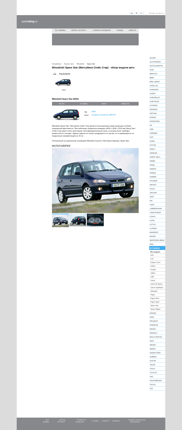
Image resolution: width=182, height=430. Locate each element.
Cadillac (154, 86)
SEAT (152, 341)
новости (125, 104)
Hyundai (153, 181)
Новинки (116, 421)
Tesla (152, 369)
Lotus (153, 224)
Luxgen (153, 228)
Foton (153, 145)
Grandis (153, 270)
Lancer (152, 280)
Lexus (152, 216)
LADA (152, 205)
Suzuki (153, 361)
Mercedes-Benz (157, 240)
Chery (153, 94)
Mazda (153, 236)
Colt (151, 259)
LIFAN (152, 220)
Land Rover (155, 213)
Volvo (153, 385)
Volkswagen (156, 381)
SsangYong (155, 353)
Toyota (153, 373)
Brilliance (155, 82)
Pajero (152, 295)
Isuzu (152, 189)
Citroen (153, 105)
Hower (153, 177)
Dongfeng (155, 121)
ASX (152, 255)
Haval (152, 165)
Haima (152, 161)
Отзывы (120, 30)
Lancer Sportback (156, 287)
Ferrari (153, 133)
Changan (154, 90)
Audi (152, 70)
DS (151, 125)
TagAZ (152, 365)
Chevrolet (155, 98)
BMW (152, 78)
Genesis (153, 153)
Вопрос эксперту (78, 30)
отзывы (83, 104)
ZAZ (151, 388)
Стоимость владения (102, 30)
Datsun (153, 113)
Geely (152, 149)
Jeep (152, 197)
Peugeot (154, 321)
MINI (151, 244)
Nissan (153, 313)
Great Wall (155, 157)
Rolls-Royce (156, 337)
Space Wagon (155, 309)
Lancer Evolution (156, 284)
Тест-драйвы (60, 30)
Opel (152, 317)
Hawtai (153, 169)
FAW (151, 129)
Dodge (153, 117)
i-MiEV (152, 273)
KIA (151, 201)
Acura (153, 58)
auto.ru (29, 21)
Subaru (153, 357)
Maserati (154, 232)
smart (153, 349)
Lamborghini (156, 209)
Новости (132, 30)
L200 (152, 277)
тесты (62, 104)
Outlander (153, 291)
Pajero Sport (154, 302)
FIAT (151, 137)
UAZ (151, 377)
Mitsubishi (155, 248)
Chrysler (154, 101)
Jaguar (153, 193)
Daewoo (153, 109)
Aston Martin (156, 66)
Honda (153, 173)
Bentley (153, 74)
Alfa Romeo (155, 62)
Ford (152, 141)
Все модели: (155, 252)
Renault (154, 333)
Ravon (153, 329)
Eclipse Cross (155, 262)
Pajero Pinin (154, 298)
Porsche (154, 325)
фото (104, 104)
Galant (152, 266)
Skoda (153, 345)
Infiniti (153, 185)
